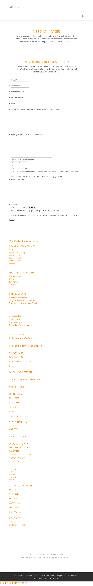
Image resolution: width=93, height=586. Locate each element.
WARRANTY (14, 451)
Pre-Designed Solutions (23, 240)
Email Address (17, 91)
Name (14, 80)
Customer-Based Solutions (26, 345)
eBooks (12, 407)
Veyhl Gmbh (14, 494)
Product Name (17, 97)
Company (15, 85)
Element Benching (17, 252)
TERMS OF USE (16, 461)
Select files (31, 208)
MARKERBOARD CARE (19, 447)
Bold (11, 250)
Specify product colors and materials (27, 134)
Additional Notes (18, 179)
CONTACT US (16, 518)
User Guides (14, 402)
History (12, 366)
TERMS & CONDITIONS (20, 454)
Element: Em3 (15, 260)
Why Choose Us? (16, 357)
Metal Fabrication (20, 372)
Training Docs (15, 416)
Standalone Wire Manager (20, 325)
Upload (14, 204)
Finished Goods (32, 575)
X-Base (12, 284)
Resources (15, 393)
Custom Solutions (39, 578)
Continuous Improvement (20, 361)
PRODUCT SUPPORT (20, 443)
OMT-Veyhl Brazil (16, 498)
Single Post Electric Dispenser (21, 300)
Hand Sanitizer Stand (18, 297)
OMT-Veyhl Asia (16, 503)
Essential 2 (13, 263)
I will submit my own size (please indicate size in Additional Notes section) (47, 171)
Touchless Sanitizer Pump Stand (23, 303)
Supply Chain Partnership (24, 379)
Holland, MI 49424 (17, 525)
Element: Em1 (15, 255)
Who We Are (16, 353)
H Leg (11, 279)
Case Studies (16, 386)
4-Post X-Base (15, 276)
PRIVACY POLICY (17, 458)
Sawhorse (13, 282)
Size (13, 166)
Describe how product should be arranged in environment (36, 109)
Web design (26, 557)
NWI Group (14, 507)
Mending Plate (15, 322)
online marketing (44, 557)
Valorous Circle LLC (63, 557)
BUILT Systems (15, 512)
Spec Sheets (14, 398)
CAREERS (14, 429)
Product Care (17, 436)
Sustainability (18, 422)
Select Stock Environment (22, 160)
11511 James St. (15, 522)
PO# (13, 103)
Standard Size (21, 168)
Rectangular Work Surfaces (21, 338)
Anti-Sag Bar (14, 319)
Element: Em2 (15, 258)
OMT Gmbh (14, 489)
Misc (11, 411)
